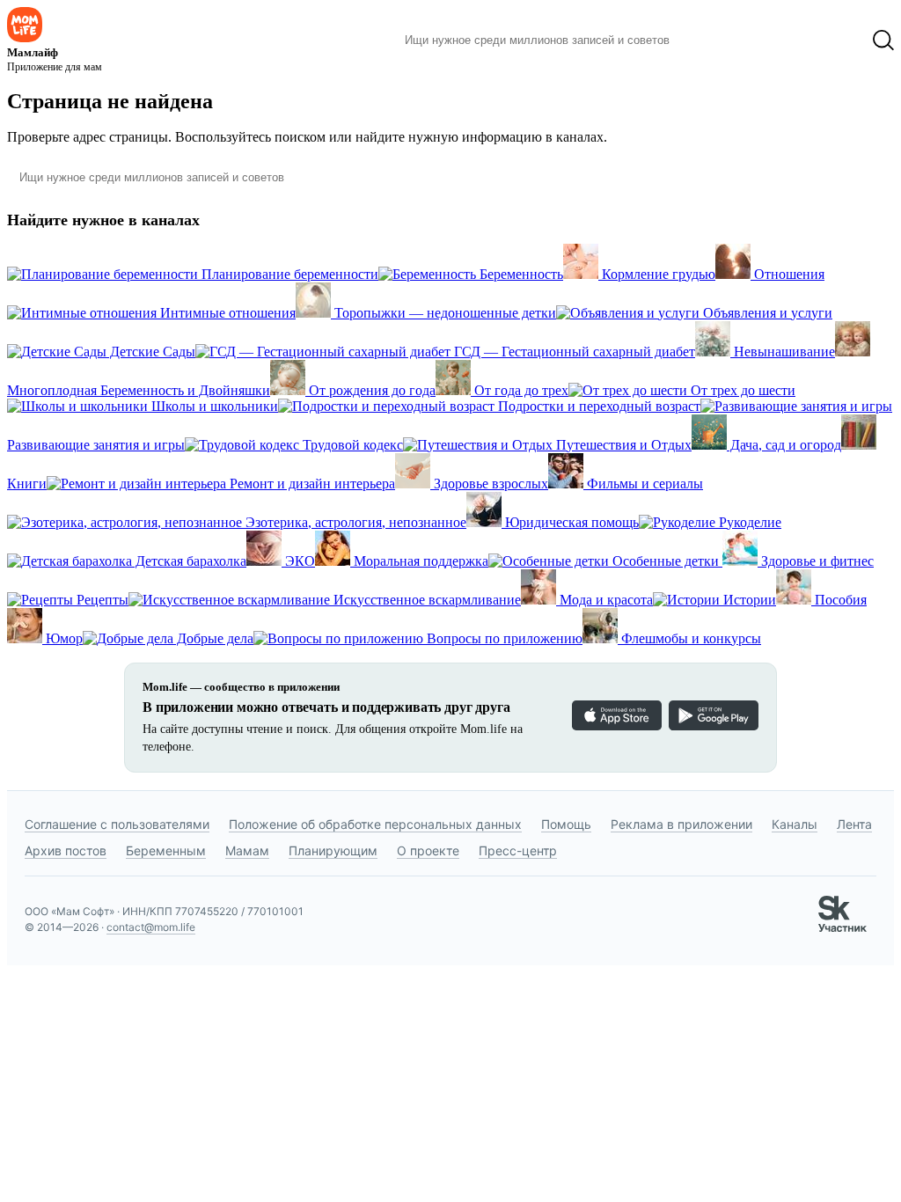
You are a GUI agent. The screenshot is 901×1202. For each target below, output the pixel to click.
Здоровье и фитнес (816, 560)
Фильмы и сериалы (643, 483)
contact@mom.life (150, 927)
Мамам (247, 850)
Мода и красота (604, 599)
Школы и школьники (213, 406)
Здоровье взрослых (489, 483)
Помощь (566, 824)
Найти (710, 40)
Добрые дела (213, 638)
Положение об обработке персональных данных (375, 824)
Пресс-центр (518, 850)
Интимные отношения (226, 312)
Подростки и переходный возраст (597, 406)
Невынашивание (782, 351)
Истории (748, 599)
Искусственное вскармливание (425, 599)
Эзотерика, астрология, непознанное (354, 522)
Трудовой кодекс (351, 444)
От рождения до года (370, 390)
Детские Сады (150, 351)
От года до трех (519, 390)
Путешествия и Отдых (622, 444)
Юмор (62, 638)
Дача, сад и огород (784, 444)
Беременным (166, 850)
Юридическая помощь (570, 522)
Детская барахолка (189, 560)
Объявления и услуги (766, 312)
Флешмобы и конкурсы (689, 638)
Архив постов (65, 850)
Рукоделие (748, 522)
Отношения (787, 274)
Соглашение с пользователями (117, 824)
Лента (854, 824)
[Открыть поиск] (883, 40)
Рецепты (100, 599)
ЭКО (298, 560)
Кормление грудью (656, 274)
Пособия (839, 599)
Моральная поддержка (419, 560)
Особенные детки (665, 560)
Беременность (519, 274)
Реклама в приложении (681, 824)
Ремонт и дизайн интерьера (310, 483)
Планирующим (333, 850)
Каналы (794, 824)
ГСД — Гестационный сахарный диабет (572, 351)
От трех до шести (741, 390)
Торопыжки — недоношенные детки (443, 312)
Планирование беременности (288, 274)
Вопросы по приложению (502, 638)
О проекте (428, 850)
